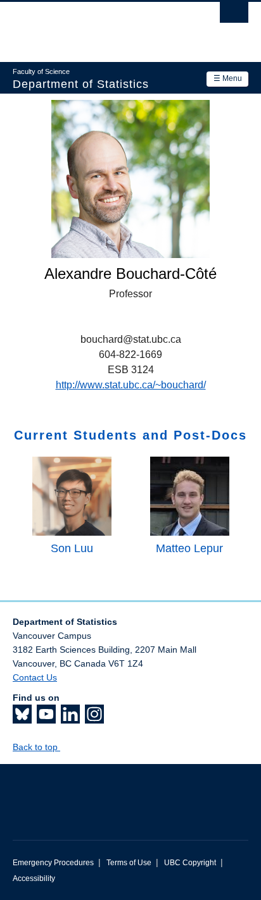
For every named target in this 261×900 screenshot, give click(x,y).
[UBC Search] (234, 16)
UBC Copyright (190, 862)
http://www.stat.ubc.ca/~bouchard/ (131, 384)
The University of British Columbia (95, 26)
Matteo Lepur (189, 548)
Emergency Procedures (53, 862)
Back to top (36, 747)
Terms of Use (128, 862)
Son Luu (72, 548)
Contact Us (35, 677)
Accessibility (34, 878)
